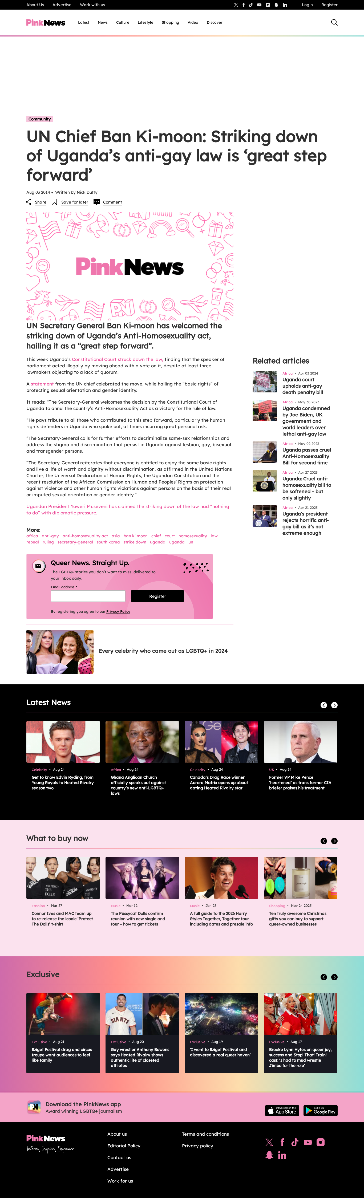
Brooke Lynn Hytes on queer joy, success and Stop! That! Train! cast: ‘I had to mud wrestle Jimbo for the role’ (300, 1057)
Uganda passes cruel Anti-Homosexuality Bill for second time (306, 456)
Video (193, 22)
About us (117, 1134)
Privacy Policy (118, 611)
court (170, 535)
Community (40, 118)
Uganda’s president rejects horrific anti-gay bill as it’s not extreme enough (305, 523)
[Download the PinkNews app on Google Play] (321, 1110)
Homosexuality (193, 535)
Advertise (61, 4)
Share (40, 202)
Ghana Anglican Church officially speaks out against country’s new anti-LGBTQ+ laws (138, 785)
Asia (116, 535)
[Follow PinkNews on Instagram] (320, 1143)
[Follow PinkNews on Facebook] (282, 1143)
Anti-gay (50, 535)
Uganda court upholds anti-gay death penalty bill (302, 385)
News (103, 22)
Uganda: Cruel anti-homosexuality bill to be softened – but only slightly (306, 488)
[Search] (334, 22)
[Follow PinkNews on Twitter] (269, 1143)
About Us (35, 4)
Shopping (170, 22)
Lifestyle (145, 22)
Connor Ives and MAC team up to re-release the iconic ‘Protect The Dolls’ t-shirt (62, 919)
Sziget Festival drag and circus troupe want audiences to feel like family (62, 1055)
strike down (135, 542)
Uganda (157, 542)
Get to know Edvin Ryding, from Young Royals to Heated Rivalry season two (63, 782)
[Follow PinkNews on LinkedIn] (285, 5)
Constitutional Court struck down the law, (117, 359)
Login (307, 4)
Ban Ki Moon (136, 535)
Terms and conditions (205, 1134)
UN (190, 542)
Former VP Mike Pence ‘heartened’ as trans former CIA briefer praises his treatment (300, 782)
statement (42, 384)
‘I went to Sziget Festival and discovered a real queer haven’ (220, 1052)
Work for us (120, 1181)
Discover (215, 22)
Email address (71, 587)
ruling (48, 542)
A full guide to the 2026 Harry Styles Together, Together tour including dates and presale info (221, 919)
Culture (122, 22)
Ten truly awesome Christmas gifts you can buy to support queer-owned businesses (297, 919)
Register (329, 4)
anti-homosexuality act (85, 535)
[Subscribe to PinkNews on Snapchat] (269, 1156)
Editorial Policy (123, 1145)
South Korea (108, 542)
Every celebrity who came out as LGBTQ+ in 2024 (163, 650)
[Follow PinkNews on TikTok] (295, 1143)
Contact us (119, 1157)
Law (214, 535)
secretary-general (75, 542)
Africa (32, 535)
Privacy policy (197, 1145)
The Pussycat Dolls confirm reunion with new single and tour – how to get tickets (138, 919)
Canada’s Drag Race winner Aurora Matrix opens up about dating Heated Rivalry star (219, 782)
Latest (83, 22)
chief (156, 535)
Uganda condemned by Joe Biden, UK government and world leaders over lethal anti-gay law (306, 421)
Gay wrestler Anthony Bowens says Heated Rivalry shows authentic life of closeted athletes (140, 1057)
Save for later (74, 202)
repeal (32, 542)
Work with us (92, 4)
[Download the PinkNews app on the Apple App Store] (282, 1110)
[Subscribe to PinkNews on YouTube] (308, 1143)
